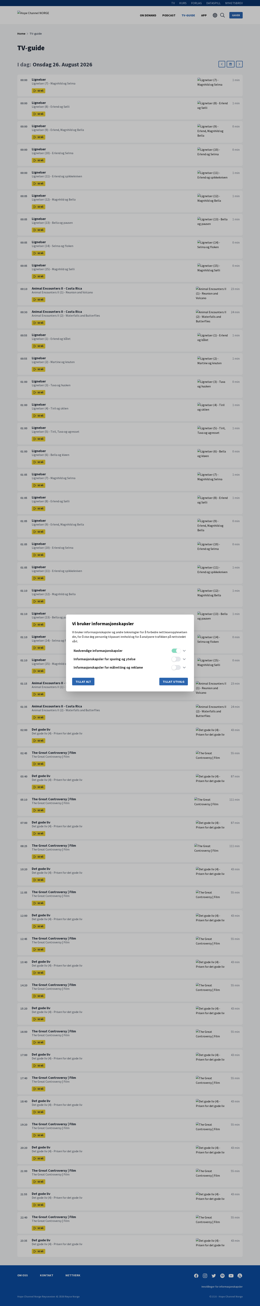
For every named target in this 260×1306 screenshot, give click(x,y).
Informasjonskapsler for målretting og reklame (108, 667)
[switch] (176, 650)
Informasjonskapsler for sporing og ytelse (105, 659)
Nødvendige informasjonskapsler (98, 650)
